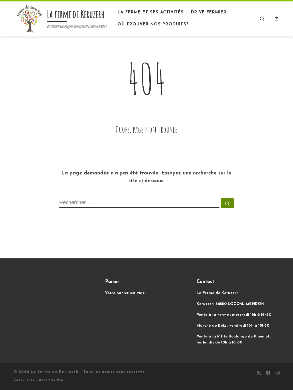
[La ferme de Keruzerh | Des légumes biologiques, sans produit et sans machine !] (29, 18)
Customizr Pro (49, 380)
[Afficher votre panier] (276, 18)
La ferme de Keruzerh (54, 372)
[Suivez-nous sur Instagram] (278, 373)
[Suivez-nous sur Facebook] (268, 373)
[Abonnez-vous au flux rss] (259, 373)
